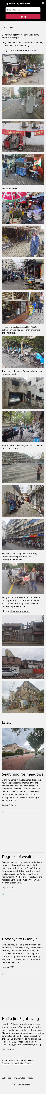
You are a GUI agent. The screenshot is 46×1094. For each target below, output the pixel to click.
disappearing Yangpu (20, 611)
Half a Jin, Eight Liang (11, 974)
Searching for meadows (13, 729)
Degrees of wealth (10, 812)
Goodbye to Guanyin (11, 894)
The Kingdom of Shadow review (18, 1060)
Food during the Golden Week (16, 1063)
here (30, 1078)
